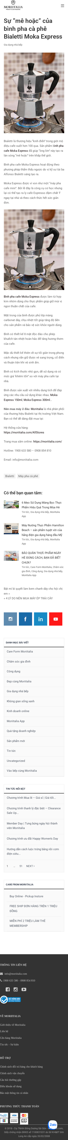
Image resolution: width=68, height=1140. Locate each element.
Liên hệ (4, 1031)
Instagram (10, 619)
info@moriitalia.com (16, 973)
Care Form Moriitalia (20, 651)
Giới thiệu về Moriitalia (12, 1024)
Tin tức (11, 751)
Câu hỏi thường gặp (10, 1080)
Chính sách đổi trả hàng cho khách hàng (21, 1066)
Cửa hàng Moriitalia (11, 1038)
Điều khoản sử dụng (11, 1086)
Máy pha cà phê (28, 476)
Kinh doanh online (18, 711)
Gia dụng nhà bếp (13, 44)
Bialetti (9, 476)
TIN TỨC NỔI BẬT (15, 788)
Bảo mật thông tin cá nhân (14, 1093)
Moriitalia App (16, 721)
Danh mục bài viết (17, 642)
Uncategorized (16, 761)
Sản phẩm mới (16, 741)
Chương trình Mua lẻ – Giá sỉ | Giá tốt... (31, 797)
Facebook (25, 619)
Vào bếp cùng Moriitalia (22, 770)
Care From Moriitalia (19, 884)
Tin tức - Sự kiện (9, 1044)
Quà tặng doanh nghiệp (21, 731)
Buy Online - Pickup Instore (26, 896)
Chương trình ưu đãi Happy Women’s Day (32, 838)
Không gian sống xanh (20, 701)
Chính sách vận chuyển (12, 1073)
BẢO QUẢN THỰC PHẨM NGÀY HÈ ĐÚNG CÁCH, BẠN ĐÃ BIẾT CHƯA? (41, 557)
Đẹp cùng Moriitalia (19, 681)
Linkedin (40, 619)
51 (20, 866)
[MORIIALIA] (13, 6)
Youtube (55, 619)
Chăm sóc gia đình (18, 661)
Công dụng (13, 671)
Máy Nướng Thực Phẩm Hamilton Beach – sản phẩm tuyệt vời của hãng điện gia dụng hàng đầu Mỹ (43, 530)
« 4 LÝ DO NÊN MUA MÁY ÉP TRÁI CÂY (28, 598)
